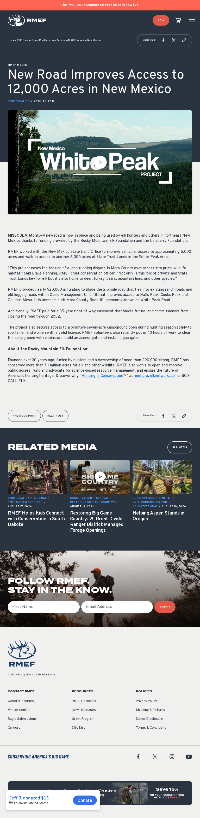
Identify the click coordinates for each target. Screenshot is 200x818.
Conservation (19, 101)
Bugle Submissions (22, 719)
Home (11, 40)
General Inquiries (21, 701)
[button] (163, 40)
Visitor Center (19, 710)
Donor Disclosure (149, 719)
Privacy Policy (146, 701)
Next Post (55, 416)
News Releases (84, 710)
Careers (14, 728)
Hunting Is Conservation (102, 375)
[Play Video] (100, 162)
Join (161, 20)
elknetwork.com (163, 375)
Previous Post (24, 416)
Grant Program (83, 719)
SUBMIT (165, 607)
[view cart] (178, 20)
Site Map (78, 728)
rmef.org (141, 375)
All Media (180, 447)
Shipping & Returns (150, 710)
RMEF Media (24, 40)
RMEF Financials (84, 701)
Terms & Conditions (151, 728)
